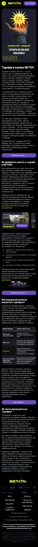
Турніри (27, 510)
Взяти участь (22, 225)
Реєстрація (30, 3)
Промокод (27, 506)
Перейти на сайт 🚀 (19, 155)
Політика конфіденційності (19, 516)
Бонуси (6, 351)
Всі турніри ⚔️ (19, 402)
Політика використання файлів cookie (19, 520)
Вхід (10, 496)
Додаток (10, 504)
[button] (34, 220)
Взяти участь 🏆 (10, 58)
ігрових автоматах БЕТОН (15, 204)
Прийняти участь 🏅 (19, 293)
